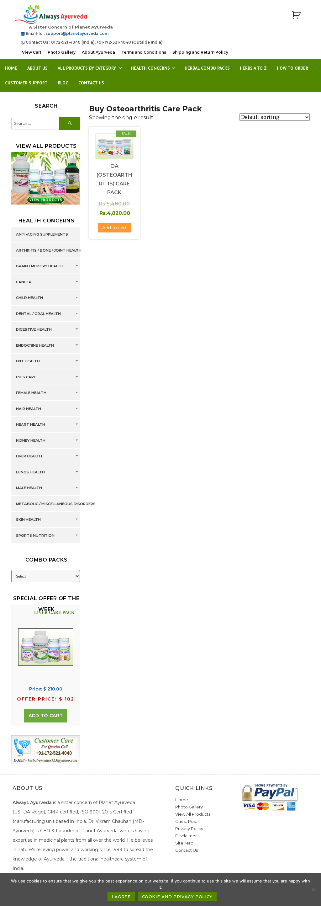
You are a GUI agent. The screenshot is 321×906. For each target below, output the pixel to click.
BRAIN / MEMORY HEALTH (39, 266)
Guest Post (186, 821)
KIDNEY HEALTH (30, 440)
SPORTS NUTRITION (35, 535)
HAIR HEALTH (28, 409)
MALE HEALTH (29, 488)
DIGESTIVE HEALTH (34, 330)
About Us (37, 68)
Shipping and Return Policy (200, 52)
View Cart (31, 52)
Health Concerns (150, 68)
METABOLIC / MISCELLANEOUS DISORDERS (56, 504)
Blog (63, 83)
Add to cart (46, 715)
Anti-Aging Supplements (42, 234)
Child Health (29, 298)
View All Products (192, 814)
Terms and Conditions (143, 52)
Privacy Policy (189, 828)
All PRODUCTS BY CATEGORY (87, 68)
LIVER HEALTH (29, 456)
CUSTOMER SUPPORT (26, 83)
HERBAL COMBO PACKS (207, 68)
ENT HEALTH (28, 361)
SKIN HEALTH (28, 520)
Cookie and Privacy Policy (177, 896)
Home (11, 68)
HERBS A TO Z (253, 68)
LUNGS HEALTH (30, 472)
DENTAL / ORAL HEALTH (38, 314)
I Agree (121, 896)
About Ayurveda (98, 52)
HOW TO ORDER (292, 68)
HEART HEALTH (30, 425)
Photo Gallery (62, 52)
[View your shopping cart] (296, 15)
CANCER (23, 282)
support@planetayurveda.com (76, 33)
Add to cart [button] (114, 228)
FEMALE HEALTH (31, 393)
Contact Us (91, 83)
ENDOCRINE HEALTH (35, 345)
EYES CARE (26, 377)
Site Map (184, 842)
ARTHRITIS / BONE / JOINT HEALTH (49, 250)
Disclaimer (186, 835)
